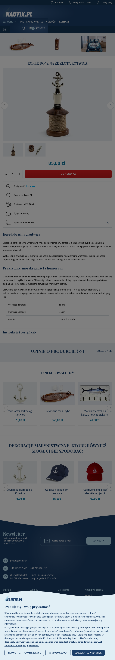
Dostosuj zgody (58, 653)
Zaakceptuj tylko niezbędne (24, 653)
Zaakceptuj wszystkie (88, 653)
